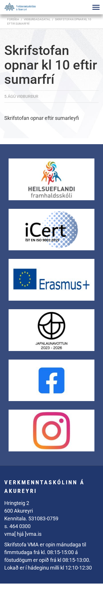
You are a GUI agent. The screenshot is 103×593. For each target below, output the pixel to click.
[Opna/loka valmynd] (96, 7)
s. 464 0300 (17, 526)
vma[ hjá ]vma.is (22, 534)
